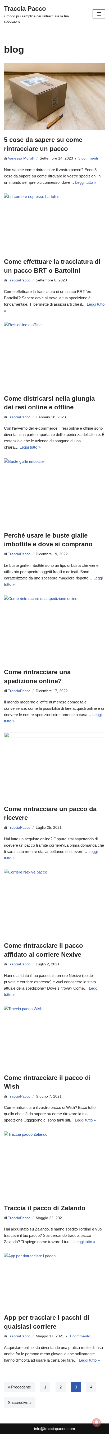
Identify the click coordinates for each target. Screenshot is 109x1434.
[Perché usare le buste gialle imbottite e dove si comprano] (54, 491)
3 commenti (88, 158)
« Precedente (19, 1387)
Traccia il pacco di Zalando (44, 1208)
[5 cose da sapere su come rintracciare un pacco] (54, 96)
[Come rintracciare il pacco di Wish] (54, 1037)
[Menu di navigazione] (99, 13)
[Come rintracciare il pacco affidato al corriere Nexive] (54, 902)
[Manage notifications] (96, 1422)
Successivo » (19, 1402)
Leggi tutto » (85, 182)
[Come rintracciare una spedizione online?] (54, 629)
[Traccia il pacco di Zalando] (54, 1164)
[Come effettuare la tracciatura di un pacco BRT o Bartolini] (54, 222)
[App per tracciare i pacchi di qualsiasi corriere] (54, 1280)
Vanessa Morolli (21, 158)
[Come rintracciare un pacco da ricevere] (54, 765)
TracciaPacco (19, 280)
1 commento (79, 1336)
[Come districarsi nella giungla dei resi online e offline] (54, 355)
